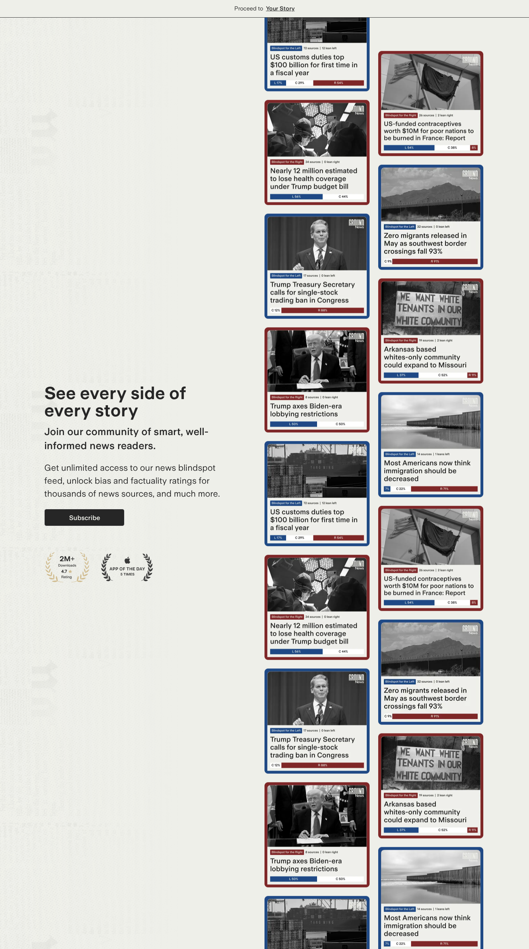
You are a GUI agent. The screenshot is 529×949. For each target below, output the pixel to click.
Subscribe (84, 517)
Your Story (280, 8)
